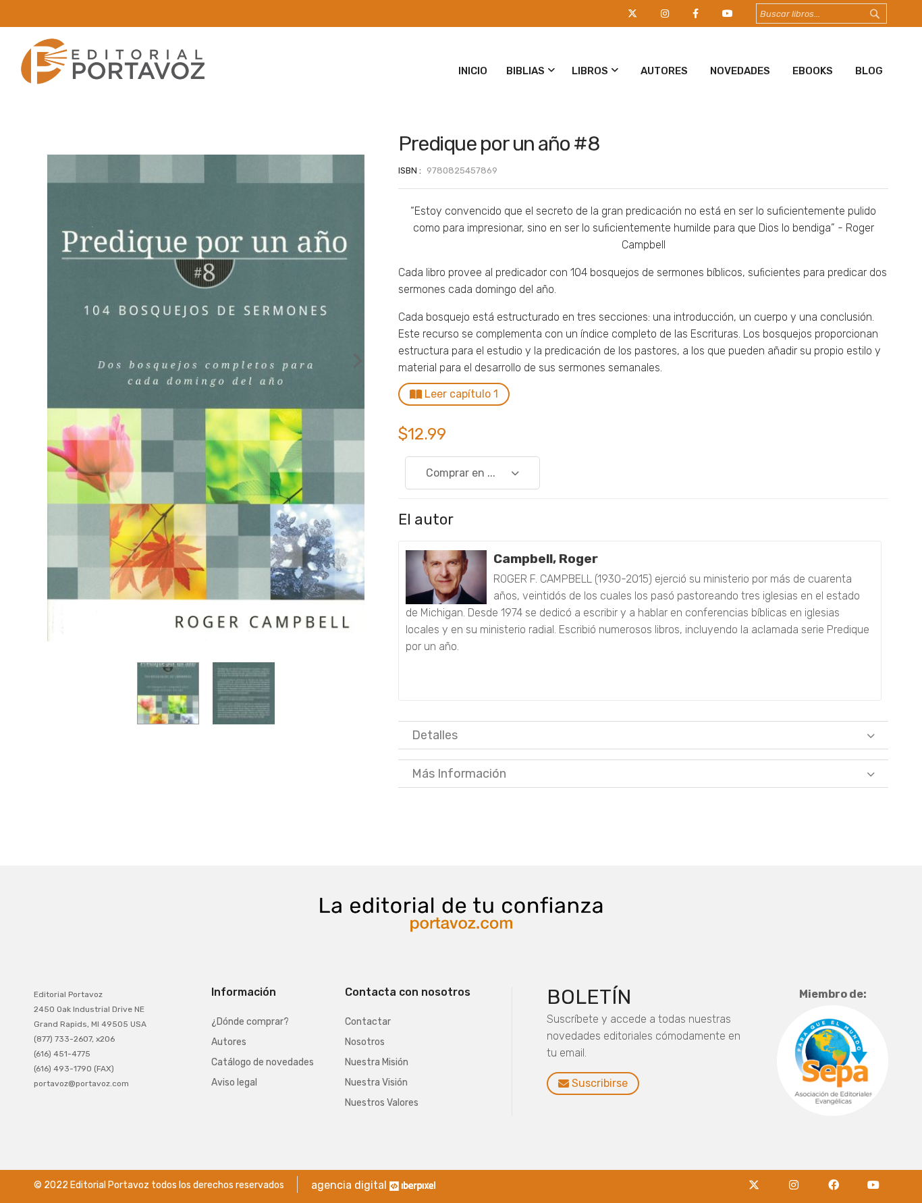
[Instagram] (796, 1177)
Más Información (459, 773)
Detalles (435, 735)
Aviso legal (234, 1082)
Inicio (472, 71)
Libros (590, 71)
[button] (351, 398)
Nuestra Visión (376, 1082)
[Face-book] (836, 1177)
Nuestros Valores (381, 1102)
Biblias (525, 71)
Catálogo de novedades (262, 1062)
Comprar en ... (460, 472)
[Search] (887, 14)
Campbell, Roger (545, 558)
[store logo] (110, 86)
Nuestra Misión (376, 1062)
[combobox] (821, 13)
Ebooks (812, 71)
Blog (869, 71)
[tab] (643, 735)
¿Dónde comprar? (250, 1021)
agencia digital (349, 1185)
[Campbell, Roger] (446, 577)
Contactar (368, 1021)
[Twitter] (757, 1177)
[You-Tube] (873, 1177)
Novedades (740, 71)
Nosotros (365, 1042)
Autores (664, 71)
